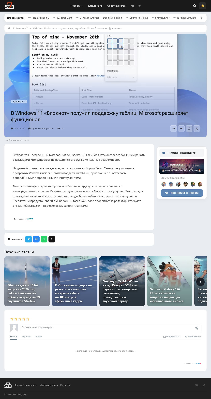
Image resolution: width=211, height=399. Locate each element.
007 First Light (64, 17)
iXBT (30, 219)
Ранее (38, 336)
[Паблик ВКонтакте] (165, 153)
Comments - (192, 363)
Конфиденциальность (26, 385)
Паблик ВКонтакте (182, 153)
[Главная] (10, 28)
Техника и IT (22, 28)
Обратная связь (116, 5)
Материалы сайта (49, 385)
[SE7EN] (9, 5)
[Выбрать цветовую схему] (202, 5)
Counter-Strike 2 (139, 17)
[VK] (132, 5)
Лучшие (26, 336)
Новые (13, 336)
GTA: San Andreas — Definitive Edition (101, 17)
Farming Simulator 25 (189, 17)
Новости (75, 5)
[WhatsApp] (189, 128)
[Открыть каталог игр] (200, 17)
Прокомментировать (43, 128)
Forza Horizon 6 (40, 17)
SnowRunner (162, 17)
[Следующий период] (200, 282)
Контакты (65, 385)
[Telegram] (139, 5)
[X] (197, 128)
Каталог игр (95, 5)
